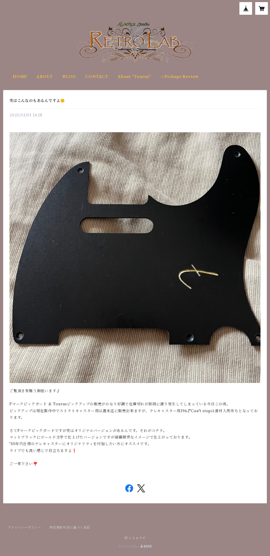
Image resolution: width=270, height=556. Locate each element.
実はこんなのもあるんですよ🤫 (37, 100)
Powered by (129, 546)
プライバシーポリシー (24, 527)
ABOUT (45, 76)
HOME (20, 76)
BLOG (69, 76)
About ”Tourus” (134, 76)
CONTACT (96, 76)
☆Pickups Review (180, 76)
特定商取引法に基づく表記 (70, 527)
